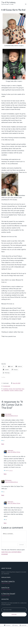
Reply (2, 444)
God (14, 389)
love (2, 390)
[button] (14, 28)
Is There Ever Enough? (8, 594)
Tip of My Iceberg (8, 2)
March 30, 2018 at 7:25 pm (14, 452)
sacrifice (12, 390)
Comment (21, 544)
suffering (16, 390)
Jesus (23, 389)
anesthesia (5, 389)
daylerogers (10, 450)
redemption (6, 390)
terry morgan (8, 414)
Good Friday (18, 389)
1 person (11, 470)
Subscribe (14, 614)
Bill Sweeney (8, 480)
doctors (10, 389)
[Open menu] (26, 4)
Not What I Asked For (8, 581)
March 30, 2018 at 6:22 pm (11, 482)
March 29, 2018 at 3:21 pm (11, 415)
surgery (21, 390)
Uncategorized (6, 386)
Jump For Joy (5, 587)
